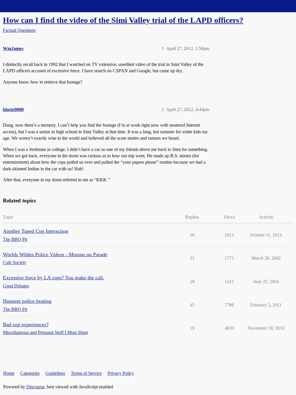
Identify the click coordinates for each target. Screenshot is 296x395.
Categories (30, 373)
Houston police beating (27, 301)
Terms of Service (86, 373)
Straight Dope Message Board (30, 5)
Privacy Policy (121, 373)
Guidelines (55, 373)
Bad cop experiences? (26, 324)
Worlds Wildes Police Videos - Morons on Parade (55, 254)
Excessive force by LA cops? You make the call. (53, 277)
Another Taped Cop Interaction (35, 231)
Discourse (35, 386)
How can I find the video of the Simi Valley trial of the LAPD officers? (123, 20)
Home (8, 373)
